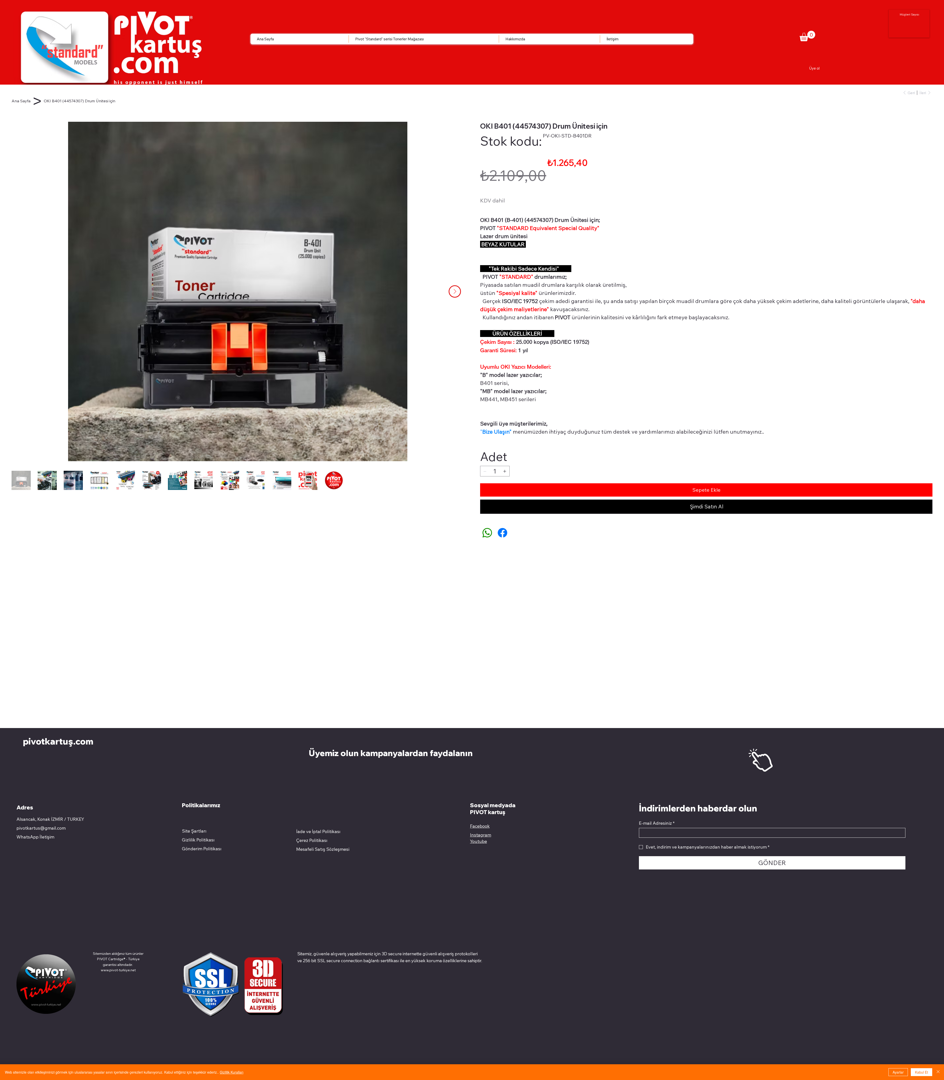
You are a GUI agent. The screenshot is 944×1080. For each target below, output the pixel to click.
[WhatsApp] (487, 533)
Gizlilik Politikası (198, 840)
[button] (807, 36)
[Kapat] (938, 1072)
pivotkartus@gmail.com (41, 828)
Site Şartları (194, 831)
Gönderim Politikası (201, 849)
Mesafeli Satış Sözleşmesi (322, 849)
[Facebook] (502, 533)
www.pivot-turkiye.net (118, 970)
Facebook (480, 826)
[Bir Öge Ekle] (505, 471)
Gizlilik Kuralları (231, 1072)
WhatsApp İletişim (35, 837)
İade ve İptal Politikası (318, 831)
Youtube (478, 841)
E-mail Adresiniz (657, 823)
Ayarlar (898, 1072)
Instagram (480, 835)
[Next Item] (455, 291)
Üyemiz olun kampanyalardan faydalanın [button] (391, 753)
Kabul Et (921, 1072)
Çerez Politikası (311, 840)
